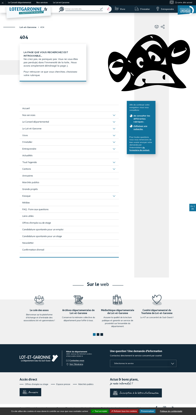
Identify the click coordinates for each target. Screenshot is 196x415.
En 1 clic (193, 207)
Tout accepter (100, 411)
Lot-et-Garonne (28, 27)
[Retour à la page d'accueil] (31, 9)
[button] (94, 334)
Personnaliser (147, 411)
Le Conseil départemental (19, 2)
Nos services (42, 2)
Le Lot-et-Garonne (61, 2)
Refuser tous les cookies (125, 411)
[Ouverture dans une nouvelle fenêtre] (187, 10)
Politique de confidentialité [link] (171, 411)
